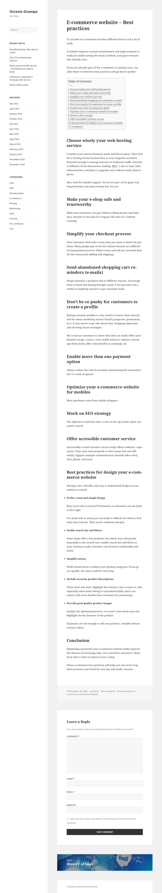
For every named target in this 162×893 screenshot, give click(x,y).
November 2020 (17, 164)
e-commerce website (88, 694)
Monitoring (14, 208)
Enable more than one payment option (90, 107)
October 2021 (15, 118)
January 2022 (15, 113)
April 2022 (14, 108)
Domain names (16, 193)
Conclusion (77, 126)
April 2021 (14, 139)
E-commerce (15, 198)
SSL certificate (16, 223)
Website (71, 805)
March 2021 (15, 144)
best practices (126, 691)
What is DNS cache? (19, 85)
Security (13, 218)
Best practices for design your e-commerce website (97, 122)
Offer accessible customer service (87, 119)
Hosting (13, 203)
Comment (73, 736)
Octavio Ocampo (23, 11)
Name (71, 778)
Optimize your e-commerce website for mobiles (94, 111)
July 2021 (13, 123)
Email (71, 792)
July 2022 (13, 103)
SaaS (11, 213)
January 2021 (15, 154)
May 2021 (14, 134)
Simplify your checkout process (86, 96)
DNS (11, 188)
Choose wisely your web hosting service (90, 89)
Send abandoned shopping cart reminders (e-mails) (96, 100)
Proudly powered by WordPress (82, 886)
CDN (11, 183)
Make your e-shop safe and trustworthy (90, 92)
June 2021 (14, 129)
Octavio (95, 691)
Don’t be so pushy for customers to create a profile (95, 104)
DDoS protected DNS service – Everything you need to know (23, 68)
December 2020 (17, 159)
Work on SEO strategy (81, 115)
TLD (11, 228)
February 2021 (16, 149)
